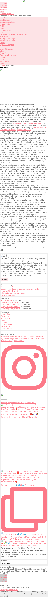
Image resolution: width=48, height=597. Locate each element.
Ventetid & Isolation (7, 41)
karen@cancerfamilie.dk (9, 590)
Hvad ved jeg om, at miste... (11, 309)
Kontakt (3, 63)
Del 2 (2, 28)
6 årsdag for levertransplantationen (13, 293)
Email (2, 12)
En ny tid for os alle (8, 295)
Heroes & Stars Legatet (9, 291)
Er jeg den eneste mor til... (10, 307)
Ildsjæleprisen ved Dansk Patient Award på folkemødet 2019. (23, 129)
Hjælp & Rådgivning (7, 45)
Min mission (4, 61)
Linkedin (3, 7)
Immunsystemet (6, 30)
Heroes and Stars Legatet (9, 47)
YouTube (3, 9)
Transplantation (6, 329)
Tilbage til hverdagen (7, 39)
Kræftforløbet (5, 20)
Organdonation (5, 24)
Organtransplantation (7, 22)
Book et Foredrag (6, 49)
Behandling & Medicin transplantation (14, 34)
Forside (2, 18)
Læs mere (4, 279)
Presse (2, 59)
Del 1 (2, 26)
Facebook (3, 3)
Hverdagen (4, 36)
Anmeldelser (4, 53)
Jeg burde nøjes (6, 300)
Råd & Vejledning (7, 326)
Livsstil (2, 43)
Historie (3, 32)
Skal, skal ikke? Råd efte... (10, 305)
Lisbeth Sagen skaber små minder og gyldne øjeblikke (20, 289)
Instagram (3, 5)
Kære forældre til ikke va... (10, 303)
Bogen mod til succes (8, 55)
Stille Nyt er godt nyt (8, 287)
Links (2, 51)
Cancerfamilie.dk (7, 14)
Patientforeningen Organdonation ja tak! (27, 123)
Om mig (3, 57)
